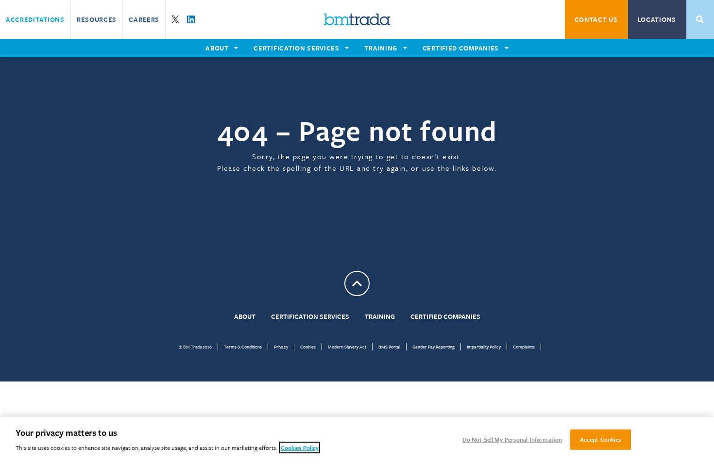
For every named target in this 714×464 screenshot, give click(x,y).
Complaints (524, 346)
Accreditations (35, 19)
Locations (657, 19)
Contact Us (596, 19)
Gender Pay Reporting (433, 346)
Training (380, 316)
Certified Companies (445, 316)
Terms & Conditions (243, 346)
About (244, 316)
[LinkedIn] (191, 19)
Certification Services (310, 316)
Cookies (308, 346)
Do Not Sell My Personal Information (512, 439)
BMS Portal (389, 346)
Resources (97, 19)
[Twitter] (175, 19)
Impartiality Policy (484, 346)
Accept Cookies (601, 439)
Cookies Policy (300, 447)
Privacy (281, 346)
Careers (144, 19)
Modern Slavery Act (347, 346)
